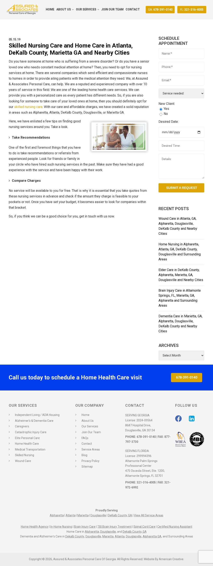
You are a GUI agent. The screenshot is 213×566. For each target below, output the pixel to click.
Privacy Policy (90, 461)
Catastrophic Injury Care (30, 432)
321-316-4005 (191, 9)
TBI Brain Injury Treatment (114, 526)
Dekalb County (74, 536)
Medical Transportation (30, 449)
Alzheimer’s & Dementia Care (34, 420)
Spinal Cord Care (144, 526)
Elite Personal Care (27, 438)
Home (85, 415)
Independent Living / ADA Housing (37, 415)
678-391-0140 (160, 9)
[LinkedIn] (191, 418)
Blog (84, 455)
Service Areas (91, 449)
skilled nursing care (28, 107)
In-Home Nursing (61, 526)
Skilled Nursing (24, 455)
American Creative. (171, 559)
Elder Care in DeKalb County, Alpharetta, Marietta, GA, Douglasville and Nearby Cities (181, 275)
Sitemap (87, 466)
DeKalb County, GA (120, 515)
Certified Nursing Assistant (174, 526)
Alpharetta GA (152, 536)
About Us (88, 420)
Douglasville (98, 515)
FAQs (85, 438)
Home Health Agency (34, 526)
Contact (87, 443)
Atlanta (71, 515)
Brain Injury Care (84, 526)
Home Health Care (27, 443)
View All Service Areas (148, 515)
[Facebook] (178, 418)
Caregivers (22, 426)
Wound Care (23, 461)
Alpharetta (57, 515)
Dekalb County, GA (135, 531)
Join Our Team (91, 432)
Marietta (83, 515)
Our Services (90, 426)
